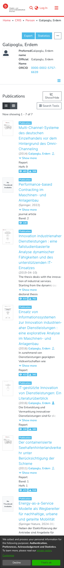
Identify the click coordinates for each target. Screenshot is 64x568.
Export (28, 36)
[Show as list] (6, 105)
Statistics (44, 36)
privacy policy (44, 550)
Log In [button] (44, 8)
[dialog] (32, 552)
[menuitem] (36, 8)
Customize (8, 555)
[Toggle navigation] (56, 8)
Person (30, 20)
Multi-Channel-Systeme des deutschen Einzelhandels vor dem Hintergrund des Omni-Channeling (39, 138)
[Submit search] (31, 8)
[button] (28, 158)
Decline (17, 562)
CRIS (18, 20)
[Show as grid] (13, 105)
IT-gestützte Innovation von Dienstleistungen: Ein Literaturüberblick (40, 393)
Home (7, 20)
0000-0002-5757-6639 (43, 70)
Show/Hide (52, 98)
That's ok (46, 562)
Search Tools (50, 106)
